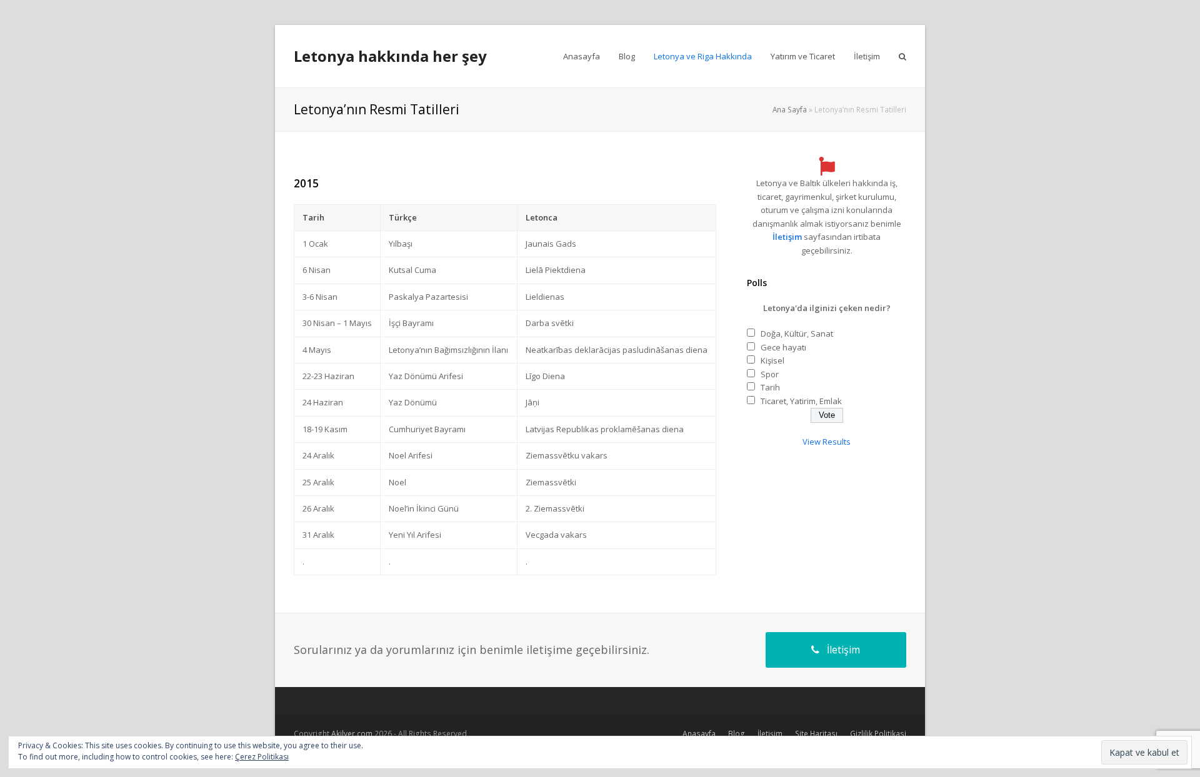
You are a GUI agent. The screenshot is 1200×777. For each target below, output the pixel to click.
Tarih (770, 387)
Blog (736, 733)
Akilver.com (351, 733)
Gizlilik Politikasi (878, 733)
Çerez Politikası (262, 756)
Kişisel (772, 360)
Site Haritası (816, 733)
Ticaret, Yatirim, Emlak (801, 401)
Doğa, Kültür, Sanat (797, 333)
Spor (770, 374)
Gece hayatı (783, 347)
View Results (826, 441)
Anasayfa (699, 733)
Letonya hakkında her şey (390, 56)
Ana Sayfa (789, 109)
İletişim (787, 236)
